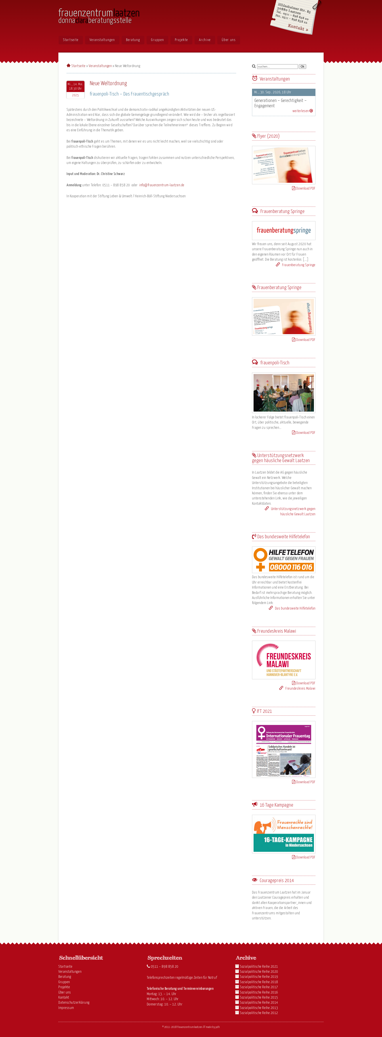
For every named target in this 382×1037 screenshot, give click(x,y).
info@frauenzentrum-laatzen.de (161, 185)
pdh (218, 1027)
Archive (205, 40)
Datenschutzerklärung (74, 1003)
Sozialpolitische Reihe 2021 (259, 967)
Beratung (133, 40)
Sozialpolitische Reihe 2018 (259, 982)
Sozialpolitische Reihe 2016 (259, 992)
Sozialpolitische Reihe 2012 (259, 1013)
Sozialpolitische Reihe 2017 (259, 987)
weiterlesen (300, 111)
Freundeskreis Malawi (300, 689)
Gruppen (157, 40)
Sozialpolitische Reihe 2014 (259, 1003)
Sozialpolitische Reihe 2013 (259, 1008)
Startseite (70, 40)
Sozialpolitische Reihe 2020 (259, 972)
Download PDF (305, 188)
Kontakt (63, 997)
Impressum (66, 1008)
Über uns (229, 40)
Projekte (181, 40)
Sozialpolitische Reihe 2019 (259, 977)
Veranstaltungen (102, 40)
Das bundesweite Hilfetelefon (294, 608)
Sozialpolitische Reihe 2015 (259, 997)
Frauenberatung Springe (298, 265)
